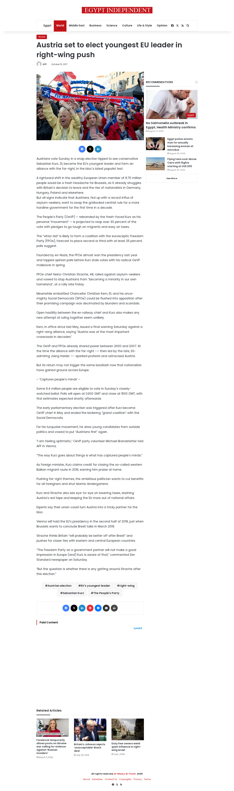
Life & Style (144, 25)
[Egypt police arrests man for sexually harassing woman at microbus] (155, 143)
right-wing (127, 586)
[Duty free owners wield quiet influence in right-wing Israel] (128, 729)
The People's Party (106, 593)
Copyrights (125, 779)
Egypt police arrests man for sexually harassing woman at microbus (180, 144)
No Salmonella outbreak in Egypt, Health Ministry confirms (171, 125)
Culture (127, 25)
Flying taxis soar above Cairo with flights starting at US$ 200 (181, 162)
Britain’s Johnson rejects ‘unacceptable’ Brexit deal (89, 748)
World (60, 25)
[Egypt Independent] (117, 10)
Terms (147, 779)
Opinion (162, 25)
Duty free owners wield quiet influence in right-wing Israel (126, 747)
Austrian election (59, 586)
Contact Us (111, 779)
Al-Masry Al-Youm (125, 773)
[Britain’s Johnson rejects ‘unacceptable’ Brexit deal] (90, 730)
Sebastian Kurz (73, 593)
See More (171, 178)
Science (111, 25)
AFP (45, 64)
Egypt (47, 25)
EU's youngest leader (95, 586)
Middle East (77, 25)
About (86, 779)
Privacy (138, 779)
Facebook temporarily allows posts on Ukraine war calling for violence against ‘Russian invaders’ (51, 746)
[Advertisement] (90, 667)
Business (95, 25)
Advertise (97, 779)
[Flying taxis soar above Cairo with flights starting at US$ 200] (155, 163)
